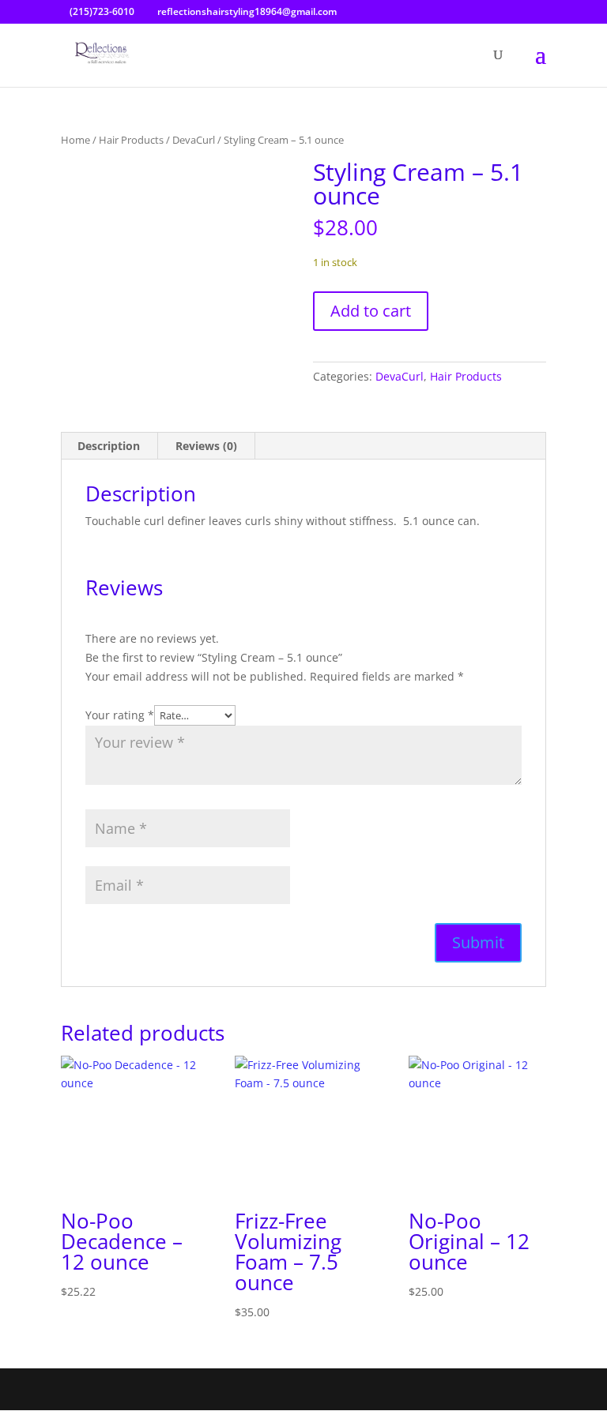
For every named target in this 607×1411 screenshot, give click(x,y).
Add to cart (370, 310)
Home (75, 140)
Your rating (119, 714)
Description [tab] (108, 445)
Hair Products (131, 140)
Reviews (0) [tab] (206, 445)
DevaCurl (193, 140)
